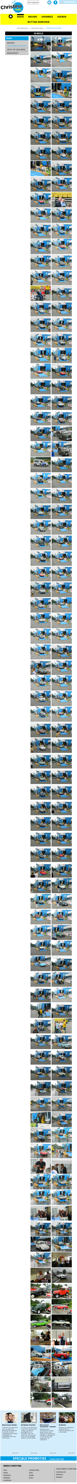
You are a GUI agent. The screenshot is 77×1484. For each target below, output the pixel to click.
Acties (31, 1472)
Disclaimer (59, 1477)
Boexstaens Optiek (9, 1425)
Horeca (31, 1477)
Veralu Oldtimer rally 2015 (17, 46)
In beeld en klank (53, 28)
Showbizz (47, 16)
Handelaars (6, 1477)
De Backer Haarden (28, 1425)
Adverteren (59, 1474)
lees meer (15, 1453)
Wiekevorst (13, 53)
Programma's (22, 28)
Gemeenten (7, 1475)
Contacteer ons (61, 1472)
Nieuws (32, 16)
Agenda (61, 16)
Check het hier (56, 1459)
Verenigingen (7, 1480)
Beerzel (11, 43)
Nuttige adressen (38, 22)
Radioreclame (37, 28)
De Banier (62, 1425)
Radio (20, 16)
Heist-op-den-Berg (16, 49)
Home (5, 1470)
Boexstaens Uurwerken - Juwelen (48, 1426)
